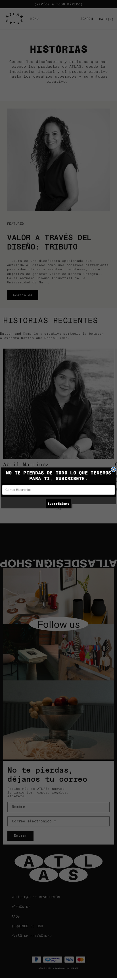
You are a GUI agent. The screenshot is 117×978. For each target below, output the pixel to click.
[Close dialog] (114, 469)
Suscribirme (58, 503)
